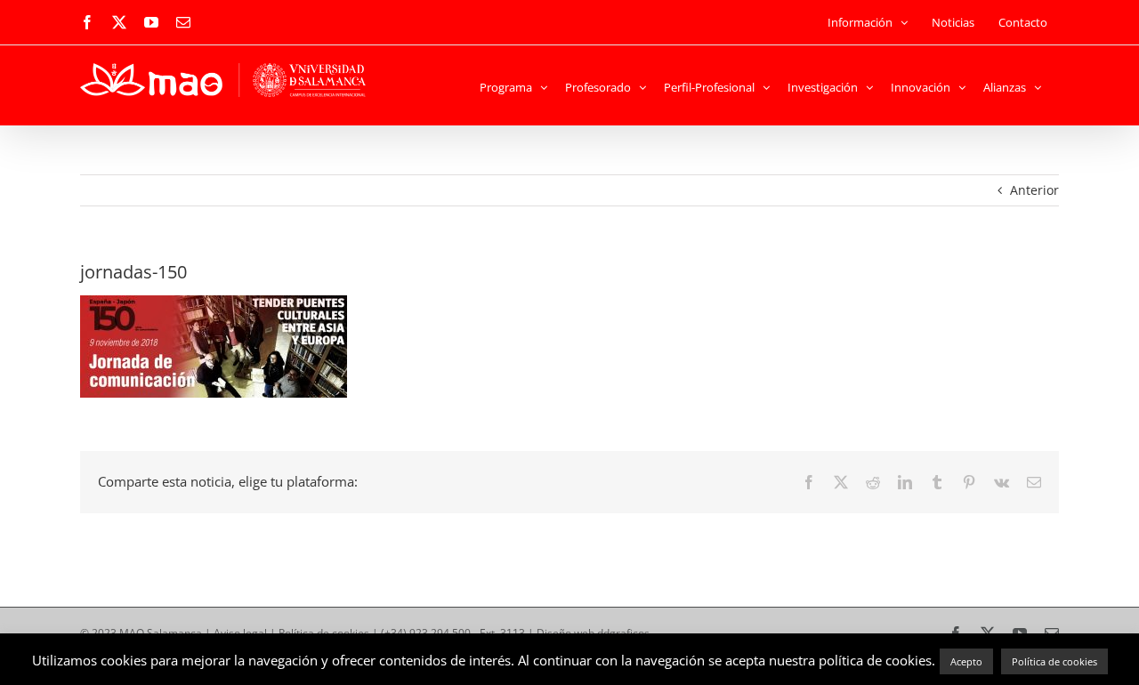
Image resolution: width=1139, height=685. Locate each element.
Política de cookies (1054, 661)
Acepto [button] (966, 661)
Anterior (1034, 189)
